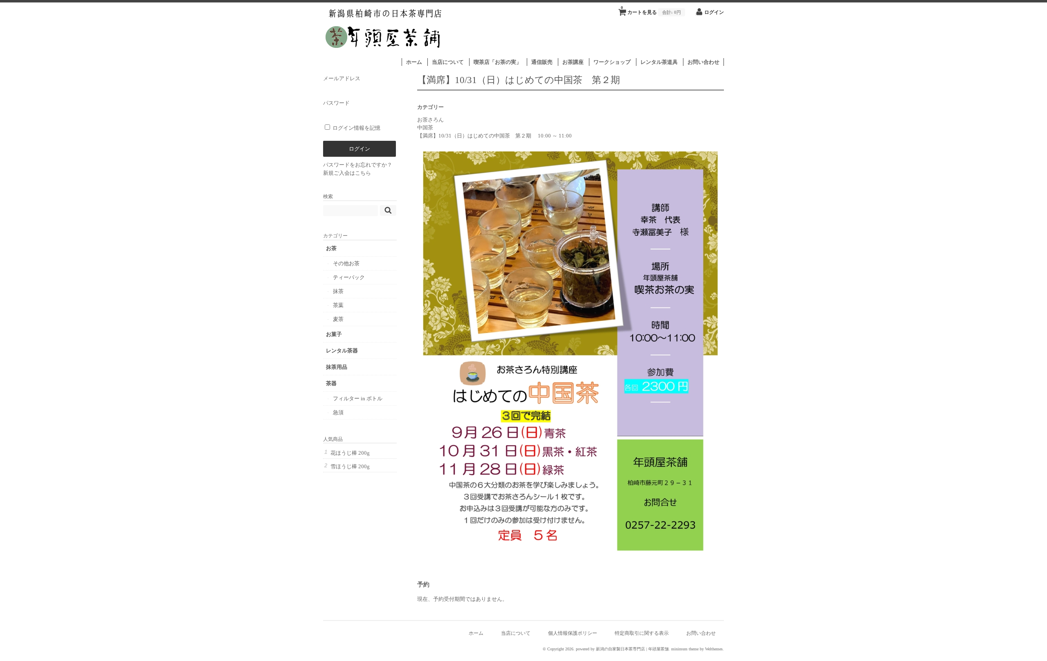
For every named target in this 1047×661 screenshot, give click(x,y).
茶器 (331, 383)
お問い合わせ (703, 62)
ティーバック (349, 277)
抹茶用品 (336, 367)
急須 (338, 412)
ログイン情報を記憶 (355, 128)
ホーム (414, 62)
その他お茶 (346, 263)
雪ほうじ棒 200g (350, 466)
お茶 (331, 248)
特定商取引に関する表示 (642, 633)
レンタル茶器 (342, 350)
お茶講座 (573, 62)
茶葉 (338, 305)
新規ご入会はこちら (347, 173)
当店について (448, 62)
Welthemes (714, 649)
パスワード (336, 103)
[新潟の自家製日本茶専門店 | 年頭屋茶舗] (384, 54)
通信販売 (542, 62)
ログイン (714, 12)
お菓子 (334, 334)
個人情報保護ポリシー (572, 633)
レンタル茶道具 (659, 62)
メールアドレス (341, 78)
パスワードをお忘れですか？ (357, 165)
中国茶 (425, 127)
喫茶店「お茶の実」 (497, 62)
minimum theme (685, 649)
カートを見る (651, 10)
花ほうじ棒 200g (350, 453)
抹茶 (338, 291)
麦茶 (338, 319)
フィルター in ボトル (357, 398)
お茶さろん (430, 120)
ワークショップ (612, 62)
